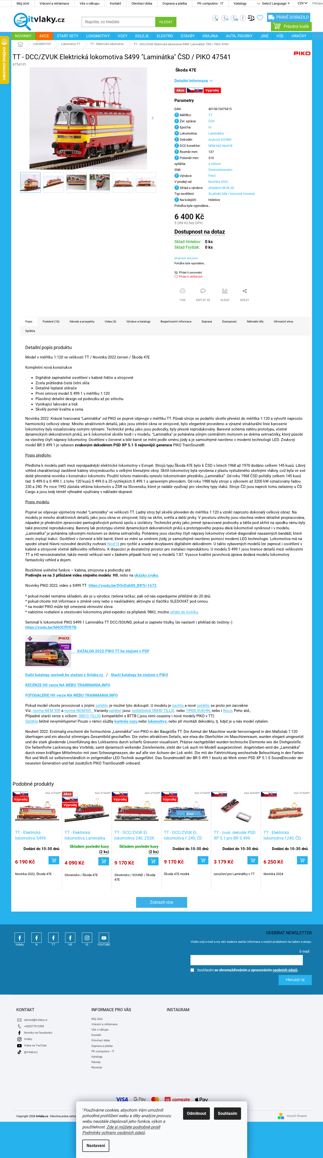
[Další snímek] (153, 118)
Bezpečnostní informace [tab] (176, 321)
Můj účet (23, 3)
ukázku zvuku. (146, 575)
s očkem (214, 164)
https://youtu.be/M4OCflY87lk (51, 627)
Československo (220, 170)
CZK (301, 4)
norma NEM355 (79, 710)
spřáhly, (101, 705)
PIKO (212, 176)
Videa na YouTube (35, 1045)
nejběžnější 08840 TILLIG (153, 710)
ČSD (211, 121)
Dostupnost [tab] (229, 321)
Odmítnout (196, 1113)
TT (210, 115)
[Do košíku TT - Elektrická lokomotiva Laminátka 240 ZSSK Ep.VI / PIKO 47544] (103, 861)
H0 (70, 938)
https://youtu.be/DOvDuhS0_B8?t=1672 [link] (123, 585)
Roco (227, 710)
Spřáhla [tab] (30, 331)
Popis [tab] (28, 321)
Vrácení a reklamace (54, 3)
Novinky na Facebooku (38, 1032)
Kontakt (115, 3)
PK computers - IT (210, 3)
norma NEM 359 (46, 710)
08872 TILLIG (90, 716)
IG (87, 938)
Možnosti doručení (186, 258)
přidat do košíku (184, 612)
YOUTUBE (104, 938)
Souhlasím (227, 1113)
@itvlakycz (31, 1052)
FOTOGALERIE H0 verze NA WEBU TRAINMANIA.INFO (71, 695)
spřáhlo (203, 705)
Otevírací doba (141, 3)
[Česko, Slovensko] (236, 811)
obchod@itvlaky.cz (35, 1020)
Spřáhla (31, 721)
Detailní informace (191, 80)
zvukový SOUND (220, 139)
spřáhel (115, 710)
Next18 (113, 544)
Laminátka (216, 133)
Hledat (165, 22)
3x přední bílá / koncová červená (231, 194)
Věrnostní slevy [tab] (283, 321)
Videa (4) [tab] (110, 321)
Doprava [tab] (207, 321)
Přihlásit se (295, 980)
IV (209, 127)
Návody (96, 1062)
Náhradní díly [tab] (255, 321)
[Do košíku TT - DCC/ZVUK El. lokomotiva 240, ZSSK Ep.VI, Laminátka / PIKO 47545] (153, 861)
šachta (178, 705)
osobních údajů (285, 970)
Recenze (96, 1067)
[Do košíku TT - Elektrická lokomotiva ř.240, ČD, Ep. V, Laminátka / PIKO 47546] (302, 860)
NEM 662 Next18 (220, 146)
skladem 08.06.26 (221, 188)
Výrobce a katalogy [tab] (138, 321)
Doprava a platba (175, 3)
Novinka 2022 (218, 182)
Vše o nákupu (89, 3)
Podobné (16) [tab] (51, 321)
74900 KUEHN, (199, 710)
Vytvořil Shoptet (297, 1116)
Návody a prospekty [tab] (82, 321)
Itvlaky (19, 938)
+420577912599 (34, 1026)
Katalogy (240, 3)
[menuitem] (23, 36)
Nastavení (96, 1145)
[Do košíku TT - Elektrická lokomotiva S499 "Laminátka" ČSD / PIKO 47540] (54, 860)
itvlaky (28, 1039)
